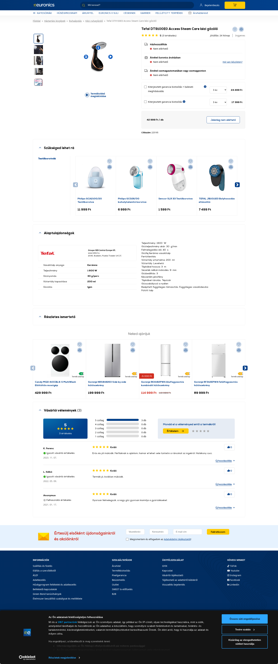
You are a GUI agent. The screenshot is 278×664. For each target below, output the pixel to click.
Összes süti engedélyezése (245, 618)
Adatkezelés (39, 579)
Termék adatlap (78, 376)
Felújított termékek (169, 13)
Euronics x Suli (108, 13)
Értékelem (172, 431)
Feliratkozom (218, 531)
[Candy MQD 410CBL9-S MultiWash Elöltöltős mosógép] (59, 360)
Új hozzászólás (224, 460)
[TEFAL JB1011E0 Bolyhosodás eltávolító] (217, 177)
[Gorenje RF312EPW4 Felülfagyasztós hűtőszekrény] (218, 360)
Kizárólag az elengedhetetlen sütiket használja (244, 642)
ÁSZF (35, 575)
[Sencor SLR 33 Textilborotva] (176, 177)
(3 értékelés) (168, 35)
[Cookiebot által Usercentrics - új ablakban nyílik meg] (27, 657)
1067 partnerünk (67, 622)
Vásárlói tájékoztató (172, 575)
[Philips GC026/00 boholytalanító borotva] (136, 177)
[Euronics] (46, 5)
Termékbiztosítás (121, 570)
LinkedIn (234, 584)
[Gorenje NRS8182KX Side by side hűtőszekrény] (112, 360)
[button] (232, 61)
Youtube (234, 570)
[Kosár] (235, 5)
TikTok (232, 565)
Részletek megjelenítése (62, 657)
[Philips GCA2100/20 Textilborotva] (96, 177)
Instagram (235, 575)
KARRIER (145, 13)
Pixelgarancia (119, 575)
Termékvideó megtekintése (98, 95)
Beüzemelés (118, 579)
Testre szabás (243, 629)
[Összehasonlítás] (109, 167)
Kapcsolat (167, 570)
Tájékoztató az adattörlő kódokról (180, 579)
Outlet (115, 584)
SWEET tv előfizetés (122, 589)
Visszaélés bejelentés (173, 584)
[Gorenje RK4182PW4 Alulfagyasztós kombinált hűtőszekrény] (165, 360)
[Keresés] (190, 5)
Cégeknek (129, 13)
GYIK (164, 565)
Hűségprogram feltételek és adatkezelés (54, 584)
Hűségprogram (67, 13)
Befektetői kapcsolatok (45, 589)
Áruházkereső (200, 12)
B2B (114, 593)
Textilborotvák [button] (47, 158)
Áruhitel (88, 13)
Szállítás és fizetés (42, 565)
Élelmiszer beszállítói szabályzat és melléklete (57, 598)
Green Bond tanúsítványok (47, 593)
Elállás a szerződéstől (44, 570)
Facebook (234, 579)
